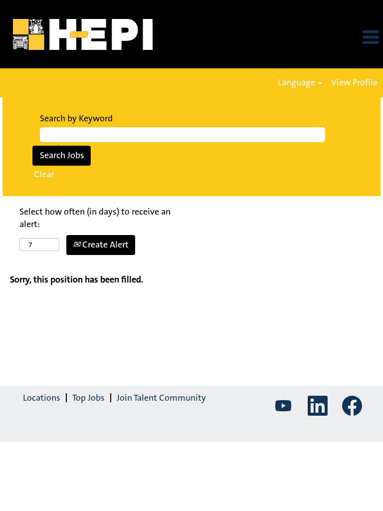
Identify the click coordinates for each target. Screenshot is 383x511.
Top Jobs (88, 398)
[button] (319, 38)
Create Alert (104, 245)
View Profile (354, 82)
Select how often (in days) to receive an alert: (95, 218)
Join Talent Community (161, 398)
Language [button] (297, 82)
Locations (41, 398)
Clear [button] (44, 174)
